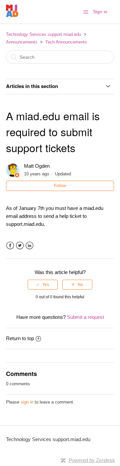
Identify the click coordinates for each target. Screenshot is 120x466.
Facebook (10, 245)
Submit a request (85, 317)
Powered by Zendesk (92, 460)
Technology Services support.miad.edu (43, 34)
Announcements (21, 42)
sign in (27, 402)
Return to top (20, 338)
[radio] (43, 285)
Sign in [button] (100, 11)
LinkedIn (29, 245)
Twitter (20, 245)
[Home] (12, 15)
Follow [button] (60, 185)
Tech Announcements (66, 42)
